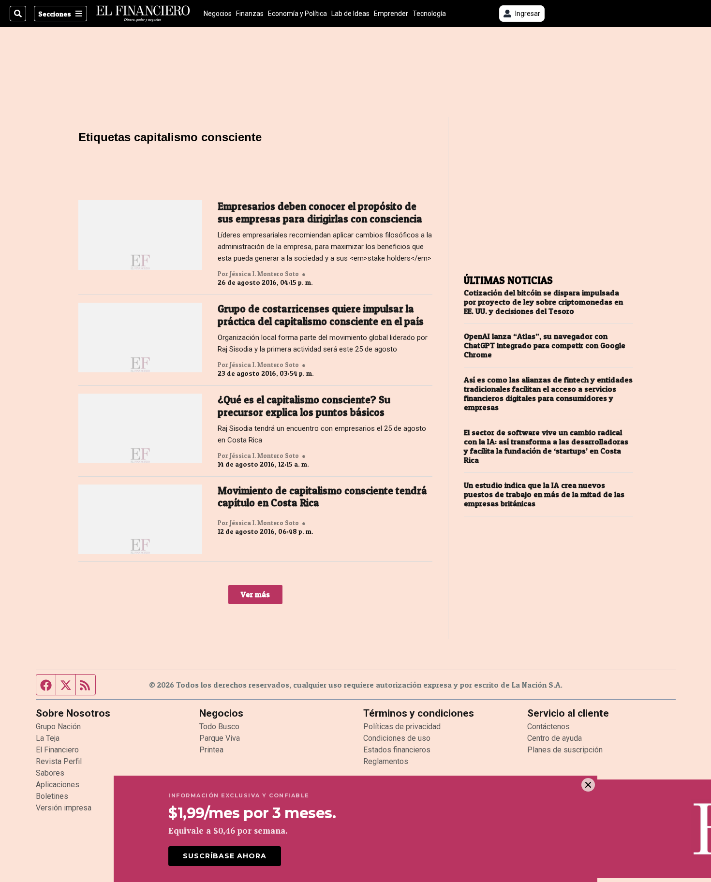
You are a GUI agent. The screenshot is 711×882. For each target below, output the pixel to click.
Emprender (391, 13)
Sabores (50, 773)
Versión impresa (63, 807)
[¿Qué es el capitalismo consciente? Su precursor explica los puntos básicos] (140, 428)
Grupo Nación (58, 726)
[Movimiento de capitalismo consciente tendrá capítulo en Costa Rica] (140, 519)
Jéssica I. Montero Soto (264, 274)
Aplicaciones (57, 784)
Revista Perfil (59, 761)
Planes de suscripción (565, 749)
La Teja (47, 738)
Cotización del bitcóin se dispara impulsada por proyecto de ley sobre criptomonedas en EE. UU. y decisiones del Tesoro (543, 302)
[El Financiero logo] (143, 13)
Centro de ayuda (554, 738)
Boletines (52, 796)
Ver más (255, 594)
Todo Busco (219, 726)
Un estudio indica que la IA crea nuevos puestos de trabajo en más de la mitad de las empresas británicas (544, 494)
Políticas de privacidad (402, 726)
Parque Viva (219, 738)
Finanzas (250, 13)
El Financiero (57, 749)
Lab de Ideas (350, 13)
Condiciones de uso (396, 738)
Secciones (54, 14)
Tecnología (429, 13)
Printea (211, 749)
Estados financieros (396, 749)
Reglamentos (385, 761)
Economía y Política (297, 13)
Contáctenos (548, 726)
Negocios (218, 13)
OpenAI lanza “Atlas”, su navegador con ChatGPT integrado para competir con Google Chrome (544, 345)
